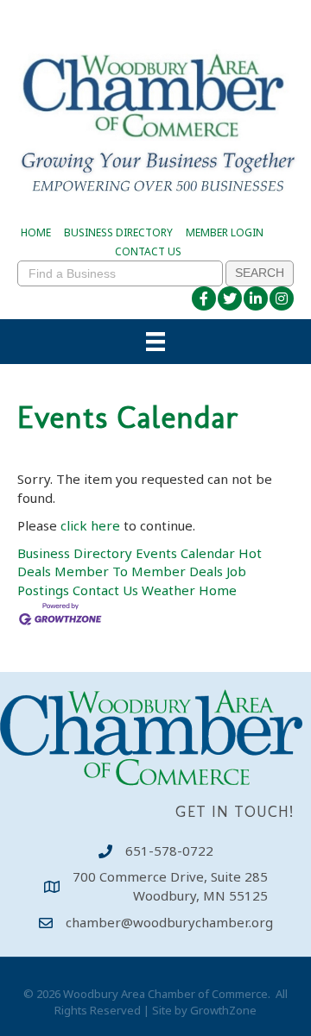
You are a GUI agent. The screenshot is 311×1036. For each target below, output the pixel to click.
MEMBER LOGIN (224, 232)
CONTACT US (148, 251)
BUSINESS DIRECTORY (118, 232)
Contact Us (105, 590)
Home (218, 590)
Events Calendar (185, 553)
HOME (36, 232)
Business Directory (74, 553)
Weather (168, 590)
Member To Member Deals (138, 571)
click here (90, 525)
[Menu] (155, 341)
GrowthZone (223, 1010)
